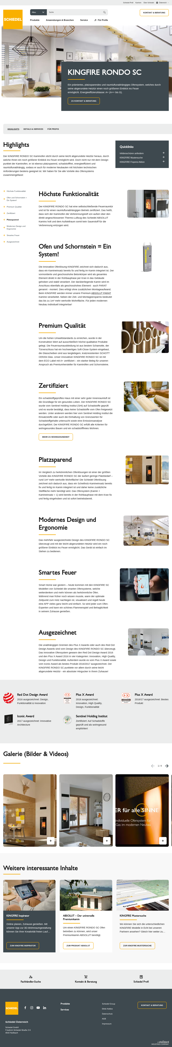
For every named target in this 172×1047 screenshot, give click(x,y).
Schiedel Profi (128, 3)
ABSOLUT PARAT (101, 293)
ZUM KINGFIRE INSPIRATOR (23, 946)
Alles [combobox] (34, 12)
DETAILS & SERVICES (33, 129)
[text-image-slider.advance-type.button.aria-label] (50, 841)
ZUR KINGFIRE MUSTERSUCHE (137, 946)
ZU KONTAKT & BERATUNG (83, 101)
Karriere (138, 3)
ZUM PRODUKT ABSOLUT (78, 946)
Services (65, 1009)
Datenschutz (107, 1014)
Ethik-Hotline (107, 1009)
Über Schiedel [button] (149, 3)
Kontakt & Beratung (154, 13)
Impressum (107, 1024)
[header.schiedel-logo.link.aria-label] (13, 15)
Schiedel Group (108, 1004)
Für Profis (53, 129)
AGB (104, 1019)
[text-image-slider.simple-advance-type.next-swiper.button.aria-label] (167, 766)
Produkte (65, 1003)
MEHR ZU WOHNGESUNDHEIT (55, 437)
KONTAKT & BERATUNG (152, 1005)
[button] (35, 20)
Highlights (13, 129)
